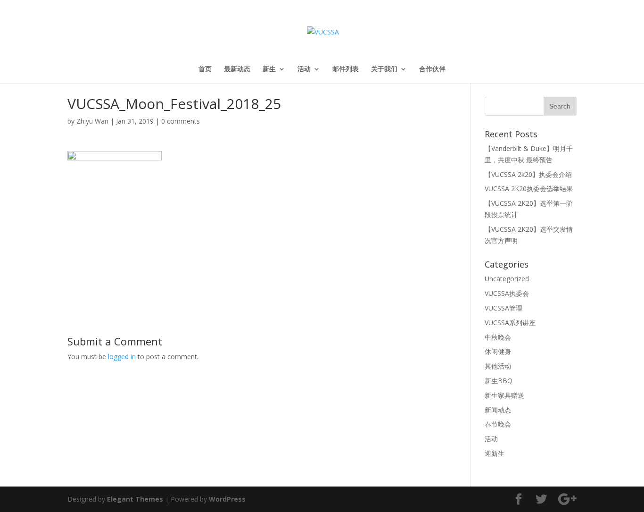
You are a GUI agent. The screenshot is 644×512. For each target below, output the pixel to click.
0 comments (180, 121)
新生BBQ (498, 380)
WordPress (227, 499)
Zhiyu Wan (92, 121)
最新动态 (237, 69)
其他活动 (498, 365)
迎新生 (494, 453)
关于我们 (384, 69)
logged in (122, 356)
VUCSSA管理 (503, 307)
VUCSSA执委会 (507, 293)
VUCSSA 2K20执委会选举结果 (529, 188)
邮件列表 (345, 69)
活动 (304, 69)
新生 (269, 69)
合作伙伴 (432, 69)
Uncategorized (507, 278)
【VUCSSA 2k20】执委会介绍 (528, 174)
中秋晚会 (498, 337)
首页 (205, 69)
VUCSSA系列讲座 (510, 322)
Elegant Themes (135, 499)
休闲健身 (498, 351)
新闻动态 (498, 409)
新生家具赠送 (504, 395)
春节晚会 (498, 424)
